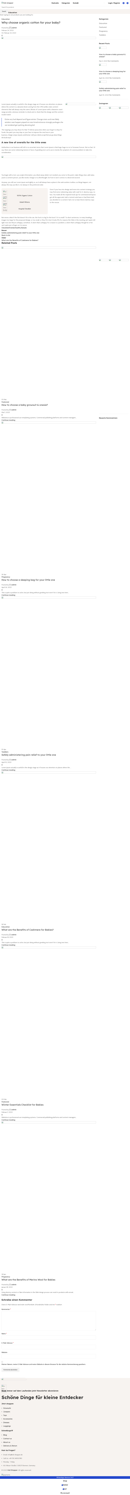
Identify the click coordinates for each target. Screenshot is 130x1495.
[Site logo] (7, 3)
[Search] (100, 3)
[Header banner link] (65, 747)
